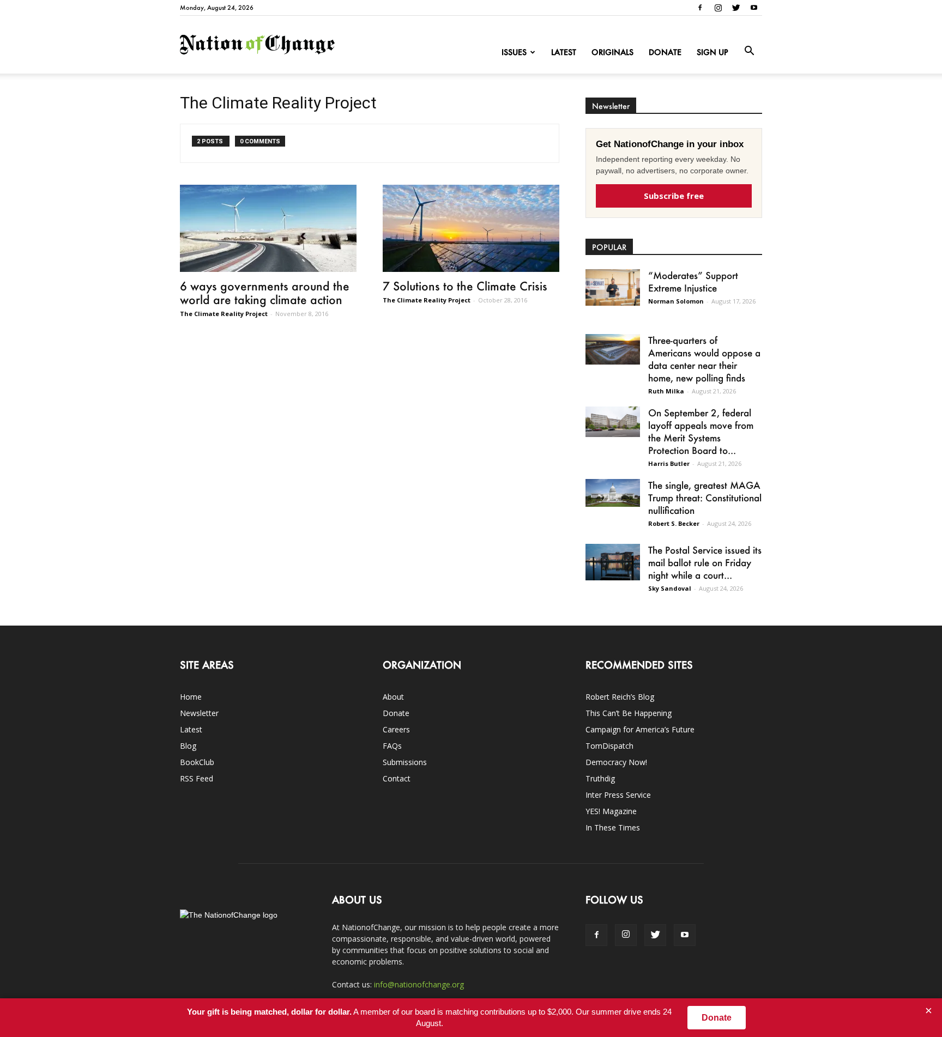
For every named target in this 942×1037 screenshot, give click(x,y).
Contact (396, 778)
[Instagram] (718, 7)
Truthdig (600, 778)
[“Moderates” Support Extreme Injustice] (612, 287)
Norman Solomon (676, 301)
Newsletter (199, 713)
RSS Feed (196, 778)
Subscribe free (674, 195)
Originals (612, 52)
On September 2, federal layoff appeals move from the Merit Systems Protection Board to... (700, 431)
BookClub (197, 762)
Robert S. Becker (673, 523)
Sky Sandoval (669, 588)
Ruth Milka (666, 391)
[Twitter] (736, 7)
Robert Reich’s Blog (619, 697)
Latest (563, 52)
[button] (749, 51)
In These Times (612, 827)
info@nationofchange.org (419, 984)
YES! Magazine (611, 811)
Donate (665, 52)
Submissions (405, 762)
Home (191, 697)
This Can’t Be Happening (628, 713)
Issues (514, 52)
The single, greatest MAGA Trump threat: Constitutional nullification (705, 497)
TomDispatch (609, 746)
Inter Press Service (618, 795)
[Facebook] (700, 7)
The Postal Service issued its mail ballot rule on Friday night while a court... (705, 562)
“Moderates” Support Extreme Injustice (693, 281)
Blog (188, 746)
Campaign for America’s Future (640, 729)
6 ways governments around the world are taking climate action (264, 292)
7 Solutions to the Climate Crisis (465, 285)
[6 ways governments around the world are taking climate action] (268, 228)
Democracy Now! (616, 762)
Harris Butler (669, 463)
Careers (396, 729)
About (393, 697)
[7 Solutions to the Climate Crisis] (471, 228)
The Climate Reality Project (224, 314)
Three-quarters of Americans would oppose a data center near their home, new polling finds (704, 359)
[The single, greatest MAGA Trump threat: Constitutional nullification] (612, 493)
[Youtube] (754, 7)
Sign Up (712, 52)
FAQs (392, 746)
